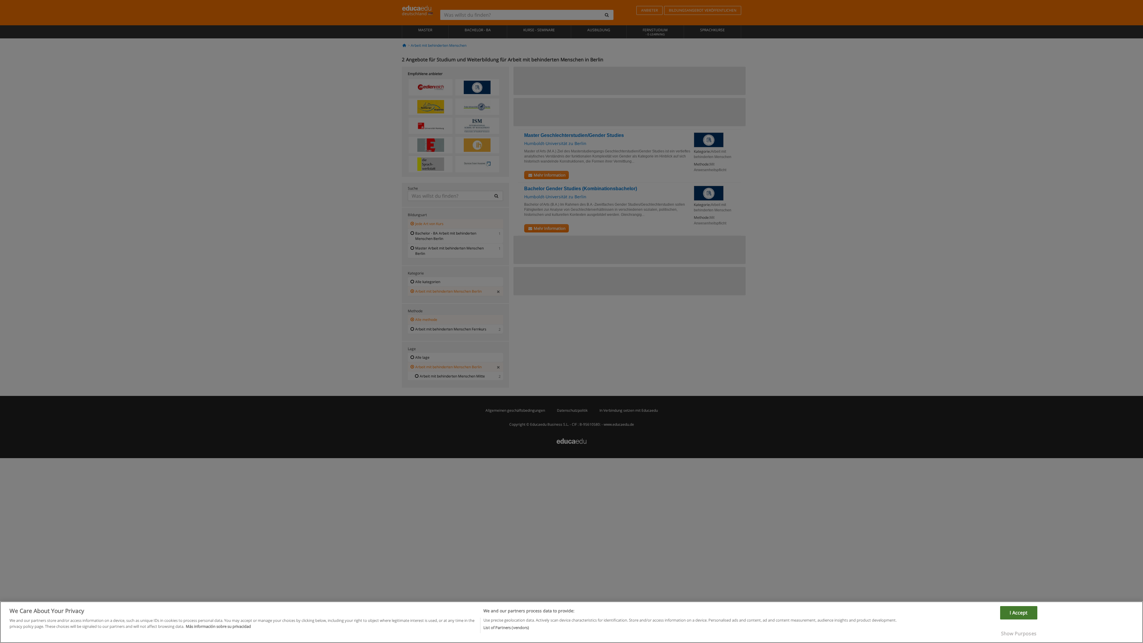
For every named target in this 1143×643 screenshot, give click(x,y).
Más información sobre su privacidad (218, 626)
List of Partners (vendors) (506, 627)
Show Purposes (1018, 633)
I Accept (1019, 612)
